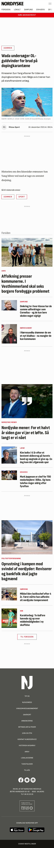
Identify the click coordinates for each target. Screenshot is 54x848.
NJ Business (27, 702)
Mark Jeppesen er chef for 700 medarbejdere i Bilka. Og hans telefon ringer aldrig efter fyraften (35, 481)
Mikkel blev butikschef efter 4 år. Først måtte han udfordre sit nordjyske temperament (35, 597)
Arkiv (27, 752)
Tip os (27, 696)
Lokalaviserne (27, 758)
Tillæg (27, 770)
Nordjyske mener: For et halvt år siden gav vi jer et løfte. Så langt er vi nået (26, 432)
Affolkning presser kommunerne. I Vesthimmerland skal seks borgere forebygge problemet (25, 284)
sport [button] (21, 197)
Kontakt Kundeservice (27, 739)
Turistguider (27, 764)
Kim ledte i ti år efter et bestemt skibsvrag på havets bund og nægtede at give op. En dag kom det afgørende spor (36, 457)
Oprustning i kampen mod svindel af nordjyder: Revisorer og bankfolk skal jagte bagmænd (27, 571)
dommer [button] (8, 48)
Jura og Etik (27, 733)
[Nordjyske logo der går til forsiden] (12, 3)
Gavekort (27, 715)
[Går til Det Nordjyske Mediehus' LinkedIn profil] (33, 780)
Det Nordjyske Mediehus (31, 789)
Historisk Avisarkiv (27, 745)
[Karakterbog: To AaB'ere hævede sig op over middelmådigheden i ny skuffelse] (9, 618)
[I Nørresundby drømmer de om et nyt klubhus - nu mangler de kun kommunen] (9, 334)
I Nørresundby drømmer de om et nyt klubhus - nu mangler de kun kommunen (35, 336)
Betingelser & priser (27, 727)
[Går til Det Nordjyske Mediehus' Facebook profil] (20, 780)
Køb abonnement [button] (27, 15)
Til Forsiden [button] (27, 637)
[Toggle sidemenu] (49, 3)
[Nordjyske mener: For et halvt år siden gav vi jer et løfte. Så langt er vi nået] (27, 401)
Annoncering (27, 721)
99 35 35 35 (28, 794)
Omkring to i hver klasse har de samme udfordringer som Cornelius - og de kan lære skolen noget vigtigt (36, 311)
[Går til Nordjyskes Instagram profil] (27, 780)
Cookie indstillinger (27, 844)
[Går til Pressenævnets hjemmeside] (27, 806)
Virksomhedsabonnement (27, 708)
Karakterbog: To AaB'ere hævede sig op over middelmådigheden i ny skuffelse (32, 620)
